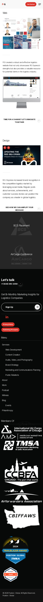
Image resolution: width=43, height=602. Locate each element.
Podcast (5, 390)
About (4, 380)
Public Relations (12, 375)
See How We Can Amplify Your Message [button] (19, 208)
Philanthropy (7, 410)
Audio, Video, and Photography (18, 360)
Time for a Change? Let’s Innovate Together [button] (19, 120)
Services (5, 345)
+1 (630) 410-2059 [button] (9, 284)
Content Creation (12, 355)
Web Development (13, 350)
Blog (4, 400)
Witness (5, 395)
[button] (39, 4)
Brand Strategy (11, 365)
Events (8, 405)
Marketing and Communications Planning (22, 370)
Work (4, 385)
